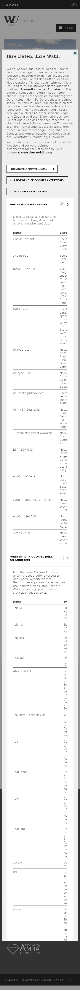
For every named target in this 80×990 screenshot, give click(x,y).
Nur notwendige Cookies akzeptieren (37, 180)
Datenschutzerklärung (35, 152)
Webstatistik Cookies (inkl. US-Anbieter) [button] (31, 558)
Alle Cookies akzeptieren (28, 191)
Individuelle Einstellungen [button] (28, 169)
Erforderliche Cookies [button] (29, 204)
